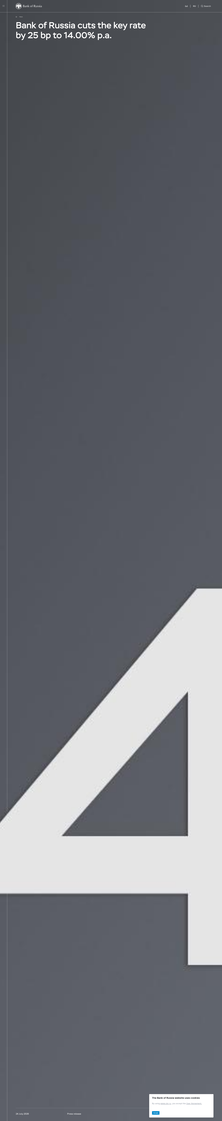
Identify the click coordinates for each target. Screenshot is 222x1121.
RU (194, 6)
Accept (155, 1113)
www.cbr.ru (165, 1103)
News (21, 16)
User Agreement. (194, 1103)
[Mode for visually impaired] (186, 6)
